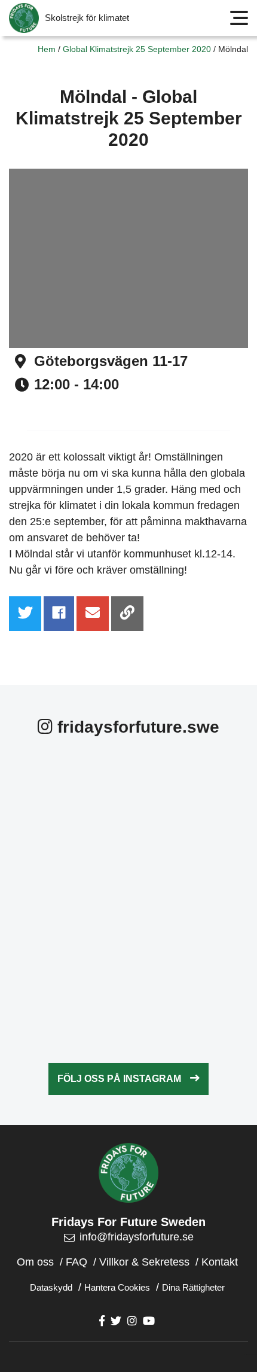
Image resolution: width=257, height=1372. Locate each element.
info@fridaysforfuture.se (136, 1237)
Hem (47, 49)
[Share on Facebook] (59, 613)
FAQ (76, 1262)
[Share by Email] (93, 613)
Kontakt (219, 1262)
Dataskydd (51, 1287)
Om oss (35, 1262)
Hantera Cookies (117, 1287)
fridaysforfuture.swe (136, 727)
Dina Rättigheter (193, 1287)
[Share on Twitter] (25, 613)
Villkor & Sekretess (144, 1262)
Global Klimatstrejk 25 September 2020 (137, 49)
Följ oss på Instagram (119, 1079)
